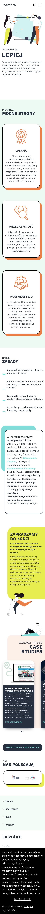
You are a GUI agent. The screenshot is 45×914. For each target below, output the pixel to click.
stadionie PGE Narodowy (21, 468)
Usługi (9, 801)
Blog (8, 817)
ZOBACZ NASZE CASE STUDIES (22, 747)
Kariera (10, 825)
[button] (21, 731)
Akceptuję (28, 899)
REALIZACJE (12, 809)
